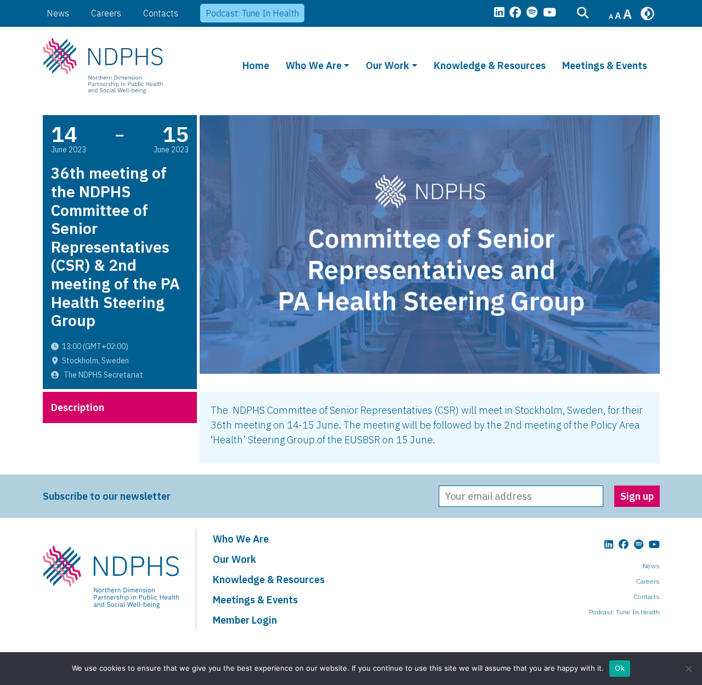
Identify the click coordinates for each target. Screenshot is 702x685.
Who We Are (314, 65)
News (58, 13)
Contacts (160, 13)
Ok (620, 668)
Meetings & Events (604, 65)
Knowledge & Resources (490, 65)
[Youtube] (549, 13)
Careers (106, 13)
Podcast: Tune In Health (252, 13)
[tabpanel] (430, 428)
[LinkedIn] (499, 13)
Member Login (245, 620)
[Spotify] (531, 13)
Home (255, 65)
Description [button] (77, 407)
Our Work (387, 65)
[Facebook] (515, 13)
